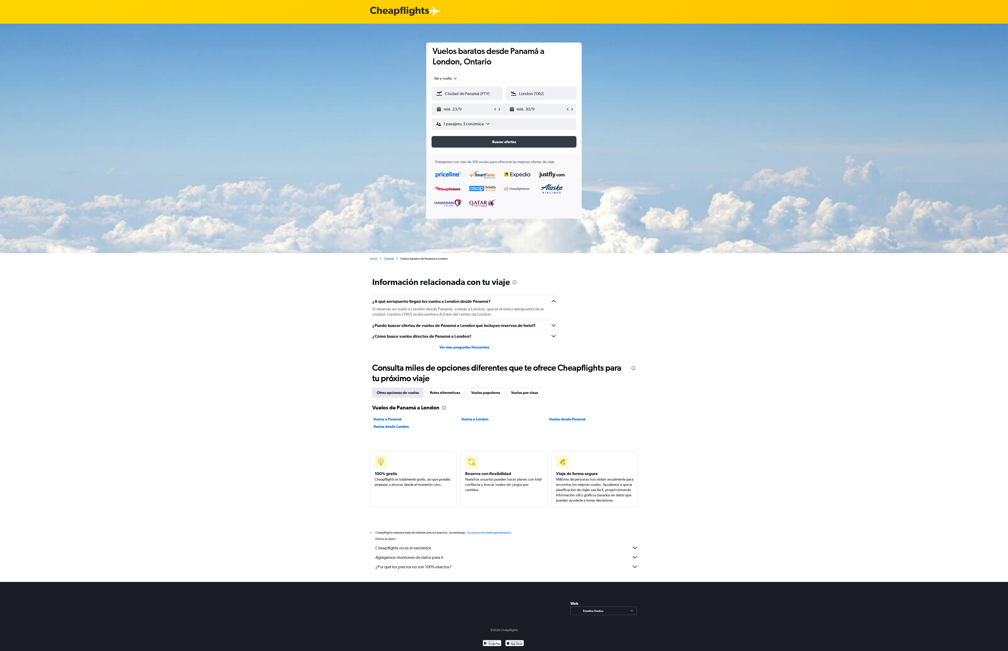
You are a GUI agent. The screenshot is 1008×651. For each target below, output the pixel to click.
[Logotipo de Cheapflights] (399, 11)
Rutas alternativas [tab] (445, 392)
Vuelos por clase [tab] (524, 392)
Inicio (373, 259)
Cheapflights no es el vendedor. (403, 547)
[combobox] (446, 78)
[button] (464, 109)
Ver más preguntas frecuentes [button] (464, 347)
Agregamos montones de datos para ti (409, 557)
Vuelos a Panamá (387, 419)
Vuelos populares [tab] (485, 392)
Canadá (389, 259)
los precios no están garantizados (489, 532)
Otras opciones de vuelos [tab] (398, 392)
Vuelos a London (475, 419)
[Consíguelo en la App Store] (514, 644)
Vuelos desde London (391, 426)
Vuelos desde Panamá (567, 419)
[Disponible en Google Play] (492, 644)
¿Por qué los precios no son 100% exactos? (413, 566)
